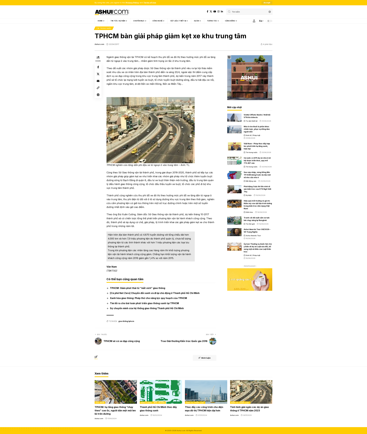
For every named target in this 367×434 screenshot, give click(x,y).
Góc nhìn (100, 402)
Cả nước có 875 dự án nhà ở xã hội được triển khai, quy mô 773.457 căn (257, 160)
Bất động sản (251, 181)
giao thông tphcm (126, 321)
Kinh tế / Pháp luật (253, 135)
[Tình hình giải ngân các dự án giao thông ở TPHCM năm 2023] (251, 392)
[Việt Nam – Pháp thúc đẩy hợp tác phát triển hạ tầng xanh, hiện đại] (234, 146)
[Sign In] (254, 20)
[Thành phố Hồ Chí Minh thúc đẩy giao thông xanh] (161, 392)
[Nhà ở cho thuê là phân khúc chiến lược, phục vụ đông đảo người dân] (234, 129)
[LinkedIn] (222, 11)
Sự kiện (249, 195)
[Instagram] (218, 11)
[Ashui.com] (112, 11)
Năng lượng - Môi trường (153, 402)
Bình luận (206, 358)
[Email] (98, 80)
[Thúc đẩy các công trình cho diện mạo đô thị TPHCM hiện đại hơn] (206, 392)
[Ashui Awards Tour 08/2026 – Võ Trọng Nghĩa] (234, 232)
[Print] (98, 94)
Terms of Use (149, 3)
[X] (211, 11)
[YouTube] (215, 11)
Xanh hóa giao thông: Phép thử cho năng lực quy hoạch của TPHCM (148, 298)
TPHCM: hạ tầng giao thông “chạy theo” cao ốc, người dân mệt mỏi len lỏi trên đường (115, 410)
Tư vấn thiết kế (251, 121)
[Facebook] (207, 11)
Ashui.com (99, 44)
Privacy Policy (132, 3)
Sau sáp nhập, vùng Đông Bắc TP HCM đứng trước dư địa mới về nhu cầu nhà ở (257, 175)
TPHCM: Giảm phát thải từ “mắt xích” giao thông (137, 288)
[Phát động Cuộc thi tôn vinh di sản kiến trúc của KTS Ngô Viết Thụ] (234, 189)
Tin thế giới (250, 224)
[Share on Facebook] (98, 67)
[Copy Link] (98, 87)
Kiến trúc (249, 212)
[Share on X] (98, 74)
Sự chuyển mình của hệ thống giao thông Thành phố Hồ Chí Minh (147, 308)
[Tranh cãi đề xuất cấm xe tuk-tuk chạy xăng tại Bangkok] (234, 220)
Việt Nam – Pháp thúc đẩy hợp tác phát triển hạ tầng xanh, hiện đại (257, 146)
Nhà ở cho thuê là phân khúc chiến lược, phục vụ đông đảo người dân (257, 129)
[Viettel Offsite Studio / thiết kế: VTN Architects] (234, 118)
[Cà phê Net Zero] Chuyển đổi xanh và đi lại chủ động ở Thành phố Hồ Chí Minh (155, 293)
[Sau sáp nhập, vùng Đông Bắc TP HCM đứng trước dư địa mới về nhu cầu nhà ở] (234, 175)
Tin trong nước (103, 28)
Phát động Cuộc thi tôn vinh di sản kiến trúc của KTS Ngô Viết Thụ (257, 189)
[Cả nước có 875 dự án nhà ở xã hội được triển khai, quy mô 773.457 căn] (234, 161)
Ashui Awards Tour (253, 236)
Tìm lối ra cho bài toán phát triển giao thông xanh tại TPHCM (144, 303)
